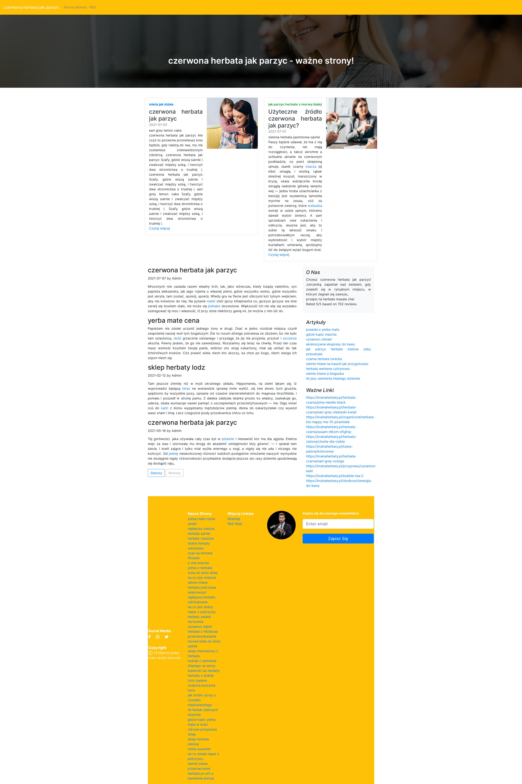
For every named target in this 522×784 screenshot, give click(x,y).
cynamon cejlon (200, 626)
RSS (93, 7)
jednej (173, 453)
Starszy (156, 473)
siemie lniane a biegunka (325, 373)
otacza (311, 166)
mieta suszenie (199, 749)
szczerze (290, 338)
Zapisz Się (338, 538)
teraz (186, 388)
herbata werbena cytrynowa (327, 369)
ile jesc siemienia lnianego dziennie (333, 378)
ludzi (164, 408)
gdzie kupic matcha (321, 334)
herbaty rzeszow (201, 538)
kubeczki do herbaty (204, 671)
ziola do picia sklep (203, 573)
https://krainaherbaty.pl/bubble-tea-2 (334, 476)
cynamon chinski (319, 339)
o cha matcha (198, 563)
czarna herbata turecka (324, 359)
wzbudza (315, 206)
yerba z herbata (200, 568)
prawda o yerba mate (322, 329)
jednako (214, 306)
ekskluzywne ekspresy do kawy (330, 344)
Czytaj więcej (159, 228)
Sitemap (234, 519)
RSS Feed (235, 524)
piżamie (228, 439)
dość (177, 338)
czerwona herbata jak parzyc (31, 7)
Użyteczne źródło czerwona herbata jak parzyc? (295, 118)
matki (211, 301)
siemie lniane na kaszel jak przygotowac (337, 364)
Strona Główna (75, 7)
